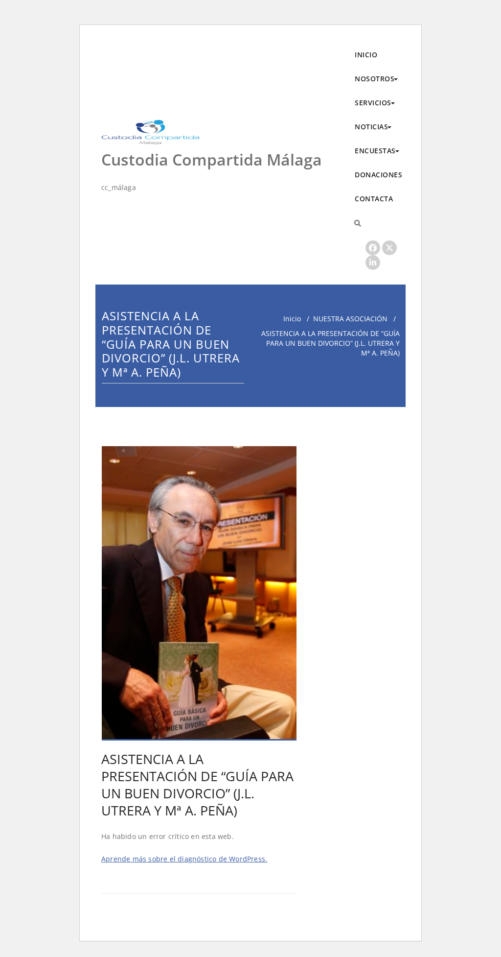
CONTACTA (374, 198)
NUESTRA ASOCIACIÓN (350, 318)
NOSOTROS (374, 78)
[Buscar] (357, 223)
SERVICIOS (373, 102)
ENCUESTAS (375, 150)
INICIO (366, 54)
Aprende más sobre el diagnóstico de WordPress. (184, 858)
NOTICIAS (371, 126)
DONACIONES (378, 174)
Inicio (292, 318)
